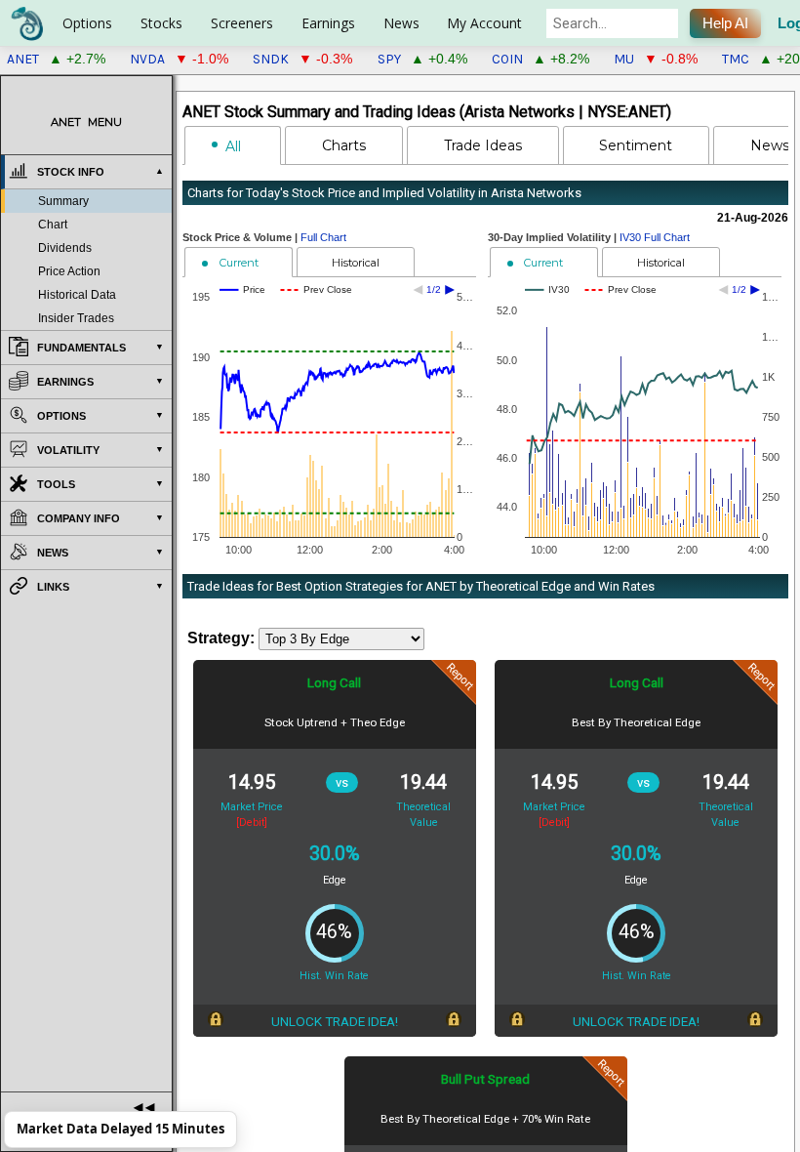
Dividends (65, 248)
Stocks (161, 23)
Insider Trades (76, 318)
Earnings (328, 23)
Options (87, 23)
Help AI (725, 23)
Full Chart (323, 237)
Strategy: (221, 637)
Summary (63, 201)
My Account (484, 23)
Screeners (242, 23)
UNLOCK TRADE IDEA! (334, 1021)
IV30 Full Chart (655, 237)
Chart (52, 224)
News (401, 23)
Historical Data (77, 295)
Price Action (69, 271)
